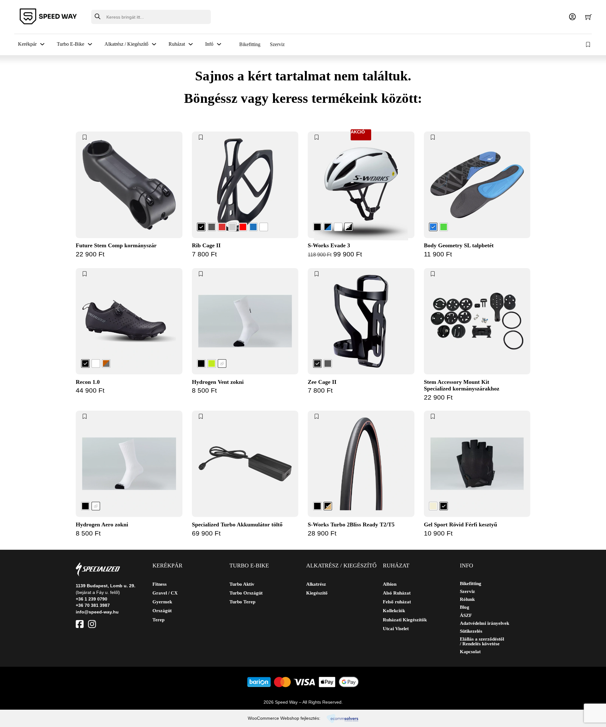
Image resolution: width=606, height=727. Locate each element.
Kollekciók (394, 610)
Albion (389, 584)
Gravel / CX (165, 592)
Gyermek (162, 601)
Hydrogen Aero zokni (102, 524)
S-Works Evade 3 (329, 245)
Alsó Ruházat (397, 592)
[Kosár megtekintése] (588, 17)
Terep (158, 619)
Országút (162, 610)
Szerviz (277, 44)
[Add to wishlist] (84, 137)
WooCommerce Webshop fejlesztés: (284, 718)
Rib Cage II (206, 245)
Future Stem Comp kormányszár (116, 245)
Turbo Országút (246, 592)
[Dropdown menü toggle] (42, 44)
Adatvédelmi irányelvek (484, 623)
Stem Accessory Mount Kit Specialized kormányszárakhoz (461, 385)
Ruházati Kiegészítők (405, 619)
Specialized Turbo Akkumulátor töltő (237, 524)
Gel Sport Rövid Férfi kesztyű (460, 524)
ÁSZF (466, 615)
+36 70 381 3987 (93, 605)
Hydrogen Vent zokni (218, 382)
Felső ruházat (397, 601)
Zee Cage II (322, 382)
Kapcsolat (470, 651)
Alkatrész (316, 584)
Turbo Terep (242, 601)
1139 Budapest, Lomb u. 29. (105, 585)
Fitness (159, 584)
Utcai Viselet (396, 628)
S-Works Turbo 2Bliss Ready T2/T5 (351, 524)
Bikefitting (249, 44)
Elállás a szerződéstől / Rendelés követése (482, 641)
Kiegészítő (317, 592)
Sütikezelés (471, 631)
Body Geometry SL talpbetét (459, 245)
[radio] (201, 227)
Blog (464, 607)
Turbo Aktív (241, 584)
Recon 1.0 (88, 382)
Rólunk (467, 599)
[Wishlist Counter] (588, 44)
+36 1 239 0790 (91, 598)
